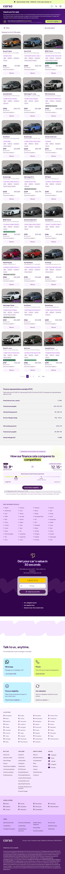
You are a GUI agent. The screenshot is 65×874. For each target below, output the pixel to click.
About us (35, 754)
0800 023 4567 (34, 858)
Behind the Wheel (37, 757)
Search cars (6, 754)
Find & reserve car (7, 775)
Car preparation (37, 760)
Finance (5, 763)
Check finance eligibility (53, 21)
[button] (60, 6)
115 (39, 376)
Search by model (7, 757)
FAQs (34, 763)
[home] (7, 841)
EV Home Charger (23, 791)
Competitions (6, 825)
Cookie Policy (21, 825)
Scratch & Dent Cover (23, 781)
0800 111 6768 (19, 861)
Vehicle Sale (51, 829)
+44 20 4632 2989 (10, 674)
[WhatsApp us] (52, 6)
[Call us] (56, 6)
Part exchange (7, 760)
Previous (22, 376)
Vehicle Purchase (52, 825)
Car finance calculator (9, 769)
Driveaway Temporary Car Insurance (25, 787)
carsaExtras (21, 763)
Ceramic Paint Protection (24, 778)
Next (43, 376)
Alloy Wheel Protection (24, 783)
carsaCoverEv (22, 760)
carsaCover (21, 757)
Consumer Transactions (24, 822)
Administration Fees (8, 822)
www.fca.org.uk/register (53, 859)
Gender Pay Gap (37, 772)
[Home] (7, 6)
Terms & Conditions (38, 830)
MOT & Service (22, 769)
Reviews (35, 766)
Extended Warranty (23, 772)
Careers (35, 769)
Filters (8, 28)
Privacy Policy (36, 827)
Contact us (36, 775)
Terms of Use (51, 822)
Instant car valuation (8, 772)
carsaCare (21, 754)
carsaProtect (21, 766)
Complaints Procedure (9, 829)
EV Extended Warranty (24, 775)
